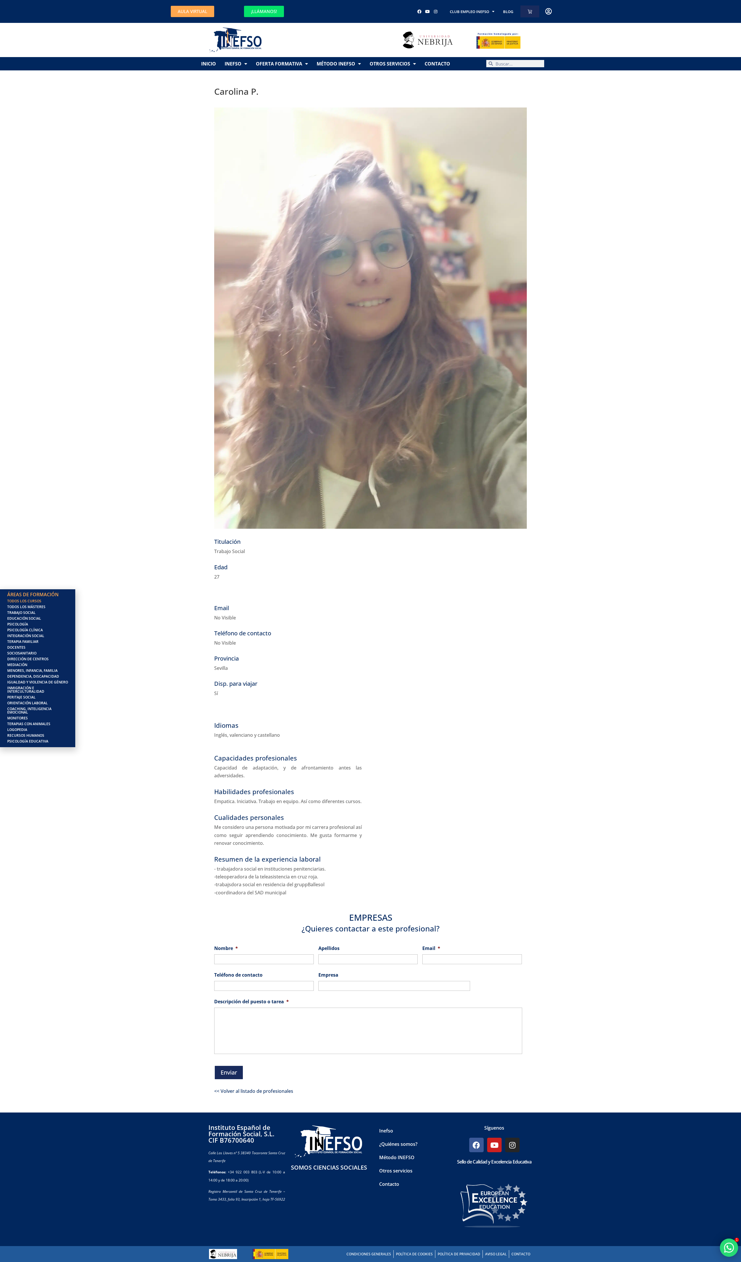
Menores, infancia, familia (32, 670)
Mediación (17, 664)
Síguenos (494, 1128)
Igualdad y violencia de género (37, 682)
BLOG (508, 11)
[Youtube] (427, 12)
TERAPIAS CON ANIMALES (28, 723)
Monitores (17, 718)
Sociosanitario (21, 653)
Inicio (208, 64)
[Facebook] (419, 12)
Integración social (25, 635)
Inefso (233, 64)
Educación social (24, 618)
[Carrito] (529, 11)
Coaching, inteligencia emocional (29, 710)
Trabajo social (21, 612)
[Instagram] (436, 12)
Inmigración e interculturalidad (25, 689)
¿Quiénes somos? (398, 1144)
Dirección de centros (28, 658)
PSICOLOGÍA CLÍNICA (25, 630)
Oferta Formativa (279, 64)
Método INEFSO (336, 64)
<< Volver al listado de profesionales (253, 1091)
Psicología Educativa (27, 741)
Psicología (17, 624)
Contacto (437, 64)
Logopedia (17, 729)
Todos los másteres (26, 606)
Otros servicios (390, 64)
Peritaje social (21, 697)
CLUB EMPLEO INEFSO (469, 11)
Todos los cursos (24, 601)
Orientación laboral (27, 703)
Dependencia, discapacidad (33, 676)
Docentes (16, 647)
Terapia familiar (22, 641)
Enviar (229, 1072)
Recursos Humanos (25, 735)
